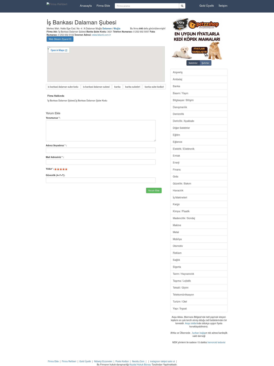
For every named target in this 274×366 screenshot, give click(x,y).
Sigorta (177, 267)
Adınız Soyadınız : (56, 145)
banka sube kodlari (154, 86)
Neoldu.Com (138, 361)
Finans (177, 169)
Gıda (175, 176)
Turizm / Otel (180, 301)
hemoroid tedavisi (216, 342)
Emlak (176, 155)
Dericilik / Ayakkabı (183, 121)
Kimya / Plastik (181, 211)
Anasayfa (86, 5)
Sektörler (193, 62)
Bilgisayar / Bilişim (183, 100)
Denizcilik (178, 114)
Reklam (177, 253)
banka (117, 86)
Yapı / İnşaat (180, 308)
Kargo (176, 204)
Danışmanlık (180, 107)
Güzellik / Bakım (182, 183)
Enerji (176, 162)
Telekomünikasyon (183, 294)
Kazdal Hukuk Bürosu (140, 364)
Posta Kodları (122, 361)
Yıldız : (50, 168)
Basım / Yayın (180, 93)
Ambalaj (177, 79)
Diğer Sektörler (181, 128)
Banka (176, 86)
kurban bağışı (199, 332)
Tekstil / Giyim (180, 287)
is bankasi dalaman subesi (96, 86)
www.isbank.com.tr (101, 34)
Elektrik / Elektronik (183, 149)
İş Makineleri (180, 197)
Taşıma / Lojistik (182, 281)
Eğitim (176, 135)
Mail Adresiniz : (55, 157)
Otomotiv (178, 246)
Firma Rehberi (69, 361)
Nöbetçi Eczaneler (103, 361)
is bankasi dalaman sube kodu (63, 86)
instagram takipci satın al (162, 361)
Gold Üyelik (206, 5)
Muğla (117, 28)
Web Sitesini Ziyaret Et (60, 39)
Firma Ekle (103, 5)
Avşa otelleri (191, 323)
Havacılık (178, 190)
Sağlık (176, 260)
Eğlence (177, 142)
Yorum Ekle (154, 190)
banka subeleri (132, 86)
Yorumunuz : (53, 117)
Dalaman (107, 28)
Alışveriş (178, 72)
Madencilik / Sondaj (184, 218)
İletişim (223, 5)
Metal (176, 232)
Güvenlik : (55, 175)
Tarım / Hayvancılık (183, 274)
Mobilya (177, 239)
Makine (177, 225)
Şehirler (205, 62)
